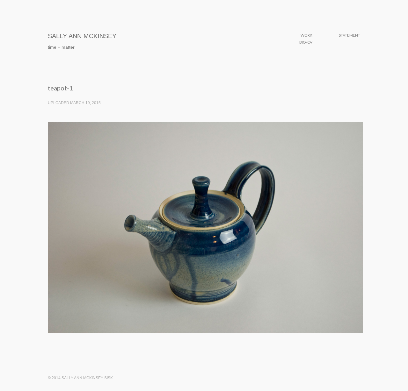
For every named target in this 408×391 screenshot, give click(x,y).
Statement (349, 35)
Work (306, 35)
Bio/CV (305, 42)
